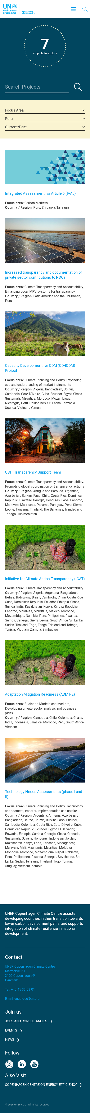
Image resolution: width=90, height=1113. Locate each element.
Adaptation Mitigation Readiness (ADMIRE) (40, 694)
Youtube (34, 1064)
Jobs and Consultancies (26, 1021)
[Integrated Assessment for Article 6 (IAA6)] (45, 170)
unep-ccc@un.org (27, 999)
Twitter (9, 1064)
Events (11, 1030)
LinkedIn (22, 1064)
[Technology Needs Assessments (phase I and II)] (45, 763)
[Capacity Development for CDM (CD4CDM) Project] (45, 337)
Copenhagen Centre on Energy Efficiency (41, 1085)
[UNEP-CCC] (19, 9)
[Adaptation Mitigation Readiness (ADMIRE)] (45, 666)
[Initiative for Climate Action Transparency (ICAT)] (45, 550)
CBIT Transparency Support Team (33, 472)
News (9, 1040)
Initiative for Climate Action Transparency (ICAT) (45, 579)
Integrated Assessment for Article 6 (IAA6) (40, 193)
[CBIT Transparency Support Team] (45, 444)
